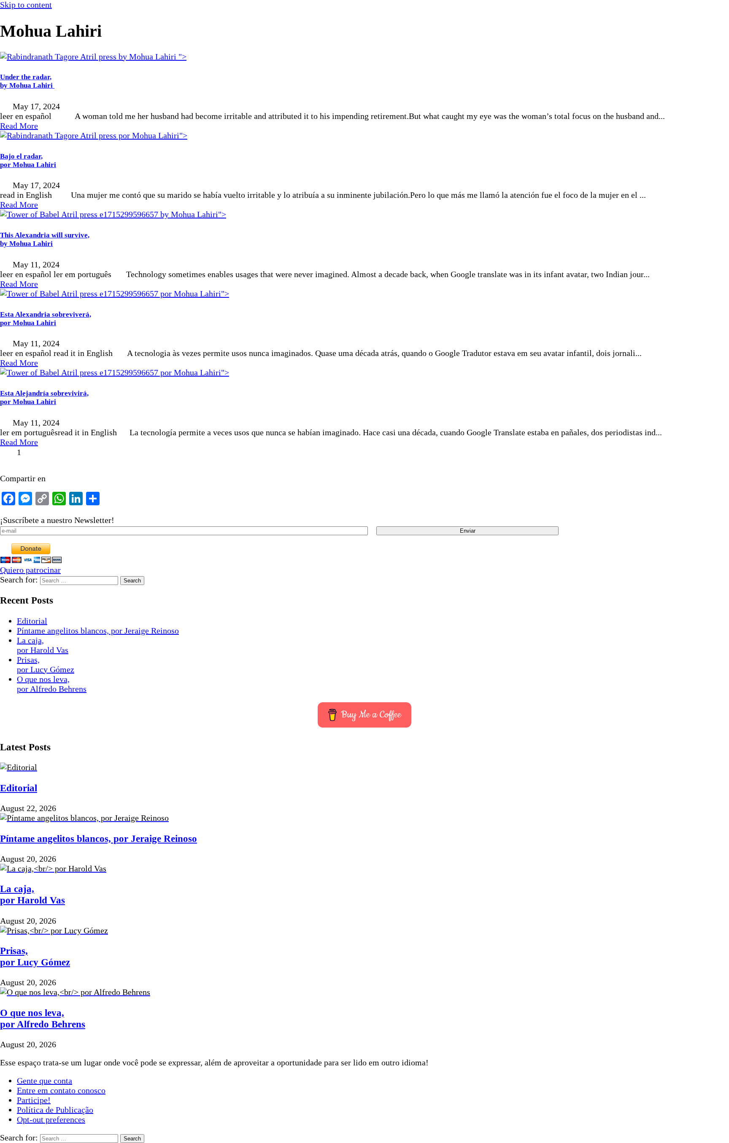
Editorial (32, 620)
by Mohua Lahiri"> (192, 214)
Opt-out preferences (51, 1119)
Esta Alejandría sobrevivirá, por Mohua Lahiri (44, 397)
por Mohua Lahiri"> (151, 135)
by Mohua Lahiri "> (151, 56)
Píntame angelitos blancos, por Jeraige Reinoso (98, 630)
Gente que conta (44, 1080)
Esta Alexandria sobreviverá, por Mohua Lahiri (45, 318)
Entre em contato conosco (61, 1090)
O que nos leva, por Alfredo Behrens (51, 683)
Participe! (34, 1100)
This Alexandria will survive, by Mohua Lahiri (44, 239)
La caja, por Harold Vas (42, 645)
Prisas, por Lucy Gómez (45, 664)
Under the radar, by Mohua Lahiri (27, 81)
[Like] (7, 452)
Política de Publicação (55, 1109)
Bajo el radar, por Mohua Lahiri (28, 160)
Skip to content (26, 4)
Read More (19, 125)
